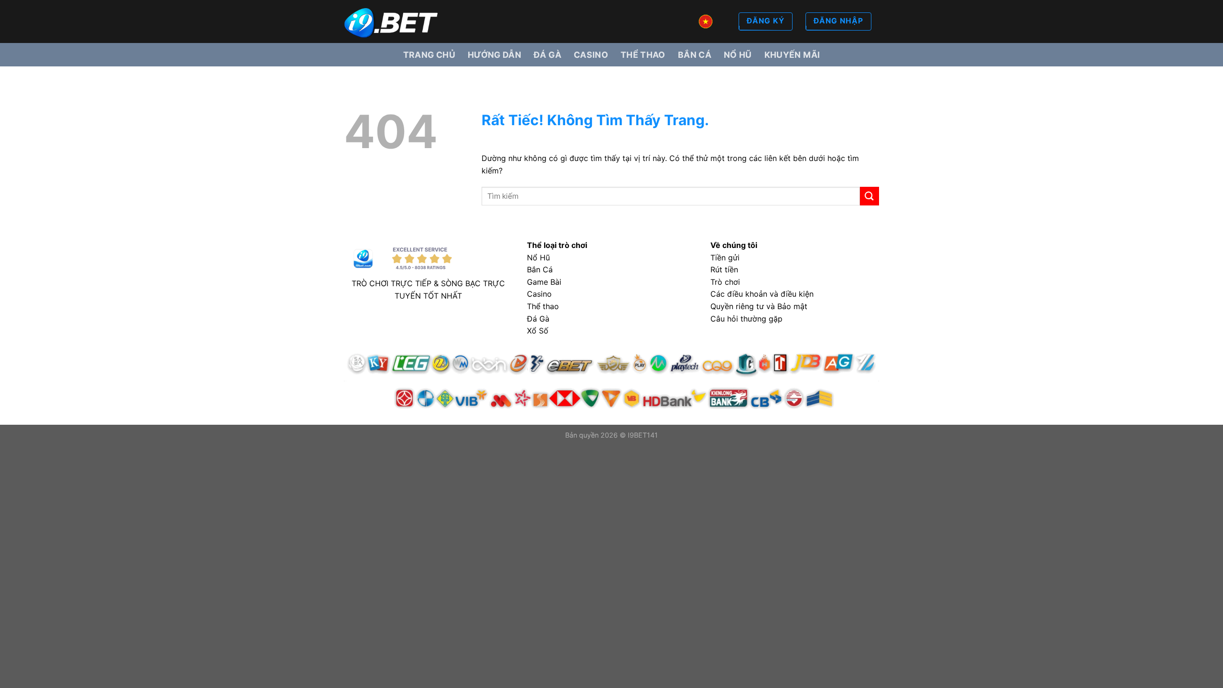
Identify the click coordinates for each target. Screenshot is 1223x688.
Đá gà (547, 55)
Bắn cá (694, 55)
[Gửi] (869, 196)
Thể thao (643, 55)
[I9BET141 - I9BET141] (392, 22)
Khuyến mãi (792, 55)
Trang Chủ (429, 55)
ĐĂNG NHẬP (838, 20)
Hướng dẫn (494, 55)
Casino (591, 55)
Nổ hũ (738, 55)
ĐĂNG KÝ (765, 20)
